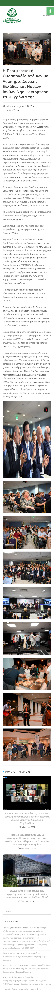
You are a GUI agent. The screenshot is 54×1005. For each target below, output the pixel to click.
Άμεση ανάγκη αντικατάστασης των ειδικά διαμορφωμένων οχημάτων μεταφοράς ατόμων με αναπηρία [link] (24, 956)
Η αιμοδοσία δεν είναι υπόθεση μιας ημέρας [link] (22, 989)
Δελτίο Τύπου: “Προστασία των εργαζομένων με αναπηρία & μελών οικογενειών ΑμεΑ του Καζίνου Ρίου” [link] (27, 894)
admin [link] (9, 106)
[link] (50, 11)
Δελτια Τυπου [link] (13, 110)
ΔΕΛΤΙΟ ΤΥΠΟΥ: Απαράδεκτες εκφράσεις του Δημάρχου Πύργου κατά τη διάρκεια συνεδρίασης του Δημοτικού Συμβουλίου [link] (27, 818)
